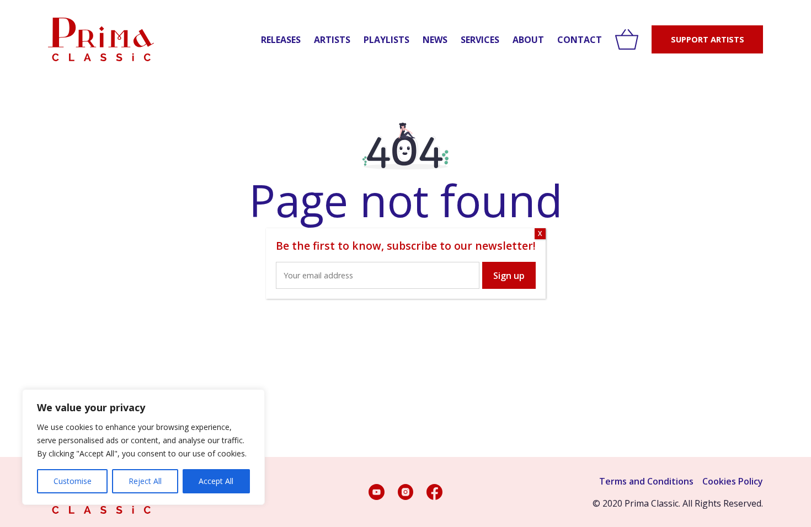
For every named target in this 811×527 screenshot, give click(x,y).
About (528, 40)
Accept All (216, 481)
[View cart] (626, 39)
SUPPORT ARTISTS (707, 39)
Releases (281, 40)
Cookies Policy (732, 481)
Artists (332, 40)
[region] (143, 447)
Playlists (386, 40)
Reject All (145, 481)
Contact (579, 40)
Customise (73, 481)
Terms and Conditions (646, 481)
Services (480, 40)
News (435, 40)
